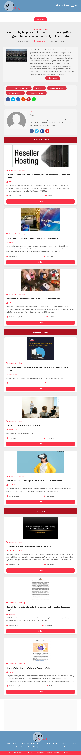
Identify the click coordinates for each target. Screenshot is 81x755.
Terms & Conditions (53, 753)
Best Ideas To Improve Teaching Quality (23, 425)
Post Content (40, 19)
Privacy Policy (39, 753)
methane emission (56, 88)
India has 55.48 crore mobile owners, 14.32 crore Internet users (33, 298)
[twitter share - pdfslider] (13, 99)
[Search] (76, 5)
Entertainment (43, 747)
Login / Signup (64, 5)
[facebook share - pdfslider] (8, 99)
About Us (29, 753)
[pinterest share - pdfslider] (28, 99)
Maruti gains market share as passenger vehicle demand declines (33, 238)
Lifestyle (63, 743)
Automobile (32, 747)
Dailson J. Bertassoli (36, 93)
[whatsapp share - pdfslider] (34, 99)
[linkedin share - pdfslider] (18, 99)
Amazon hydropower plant (18, 88)
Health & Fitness (52, 743)
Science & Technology (40, 29)
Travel (72, 743)
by (40, 41)
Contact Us (66, 753)
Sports (41, 743)
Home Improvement (58, 747)
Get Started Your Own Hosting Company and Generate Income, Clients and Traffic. (38, 176)
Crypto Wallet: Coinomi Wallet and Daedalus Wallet (28, 668)
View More (52, 78)
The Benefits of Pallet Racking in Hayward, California (28, 546)
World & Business (12, 743)
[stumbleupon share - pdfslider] (23, 99)
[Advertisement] (40, 715)
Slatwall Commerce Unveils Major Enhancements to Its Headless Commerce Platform (38, 609)
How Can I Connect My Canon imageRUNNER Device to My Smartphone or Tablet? (37, 369)
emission (39, 88)
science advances (15, 93)
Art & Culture (20, 747)
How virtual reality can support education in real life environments (34, 480)
